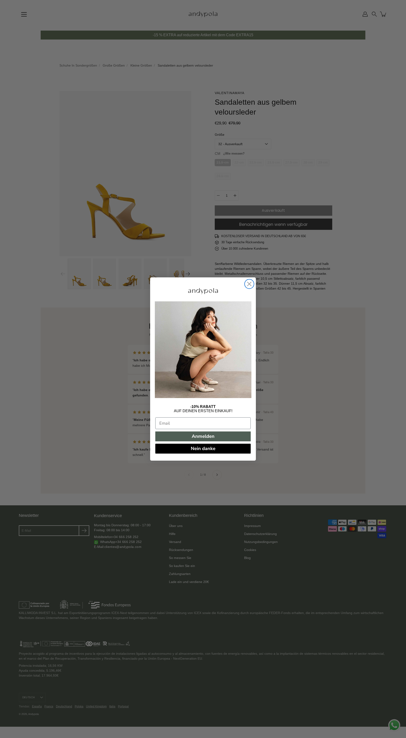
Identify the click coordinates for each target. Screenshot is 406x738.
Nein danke (203, 448)
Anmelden (203, 436)
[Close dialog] (249, 284)
